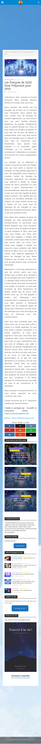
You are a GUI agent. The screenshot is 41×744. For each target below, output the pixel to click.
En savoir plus (20, 546)
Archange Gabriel (16, 556)
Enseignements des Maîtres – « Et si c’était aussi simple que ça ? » (20, 455)
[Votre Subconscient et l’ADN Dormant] (8, 574)
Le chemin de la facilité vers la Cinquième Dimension (20, 501)
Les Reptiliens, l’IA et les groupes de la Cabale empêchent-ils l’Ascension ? (23, 582)
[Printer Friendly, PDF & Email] (20, 422)
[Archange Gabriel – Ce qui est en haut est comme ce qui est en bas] (8, 565)
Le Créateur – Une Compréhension (22, 590)
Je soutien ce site (20, 608)
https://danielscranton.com (23, 418)
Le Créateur (15, 588)
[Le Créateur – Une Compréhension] (8, 590)
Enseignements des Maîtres (16, 448)
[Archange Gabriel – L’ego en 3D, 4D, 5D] (8, 558)
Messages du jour (19, 79)
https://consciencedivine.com (17, 413)
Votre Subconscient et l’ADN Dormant (23, 574)
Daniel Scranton (9, 79)
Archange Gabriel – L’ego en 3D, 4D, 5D (23, 558)
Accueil (7, 52)
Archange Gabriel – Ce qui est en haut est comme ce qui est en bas (24, 566)
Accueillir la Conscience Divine (18, 737)
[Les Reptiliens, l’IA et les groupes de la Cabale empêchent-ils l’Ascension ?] (8, 581)
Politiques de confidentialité (20, 741)
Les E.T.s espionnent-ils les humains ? (20, 477)
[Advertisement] (20, 27)
